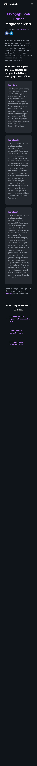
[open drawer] (32, 4)
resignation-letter (23, 29)
